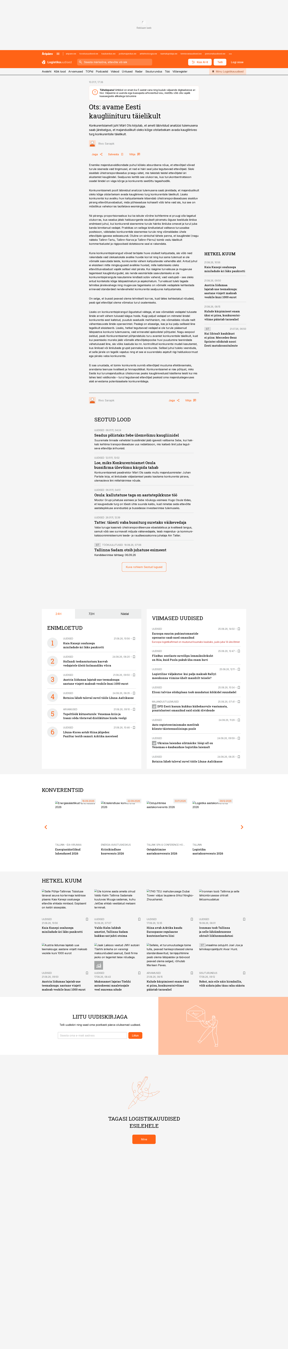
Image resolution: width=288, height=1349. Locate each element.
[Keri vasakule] (46, 827)
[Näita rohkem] (230, 53)
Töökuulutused (112, 544)
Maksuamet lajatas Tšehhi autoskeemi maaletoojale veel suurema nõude (112, 985)
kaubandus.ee (109, 53)
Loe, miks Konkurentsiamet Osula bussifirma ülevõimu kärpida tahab (126, 465)
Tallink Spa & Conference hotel (167, 844)
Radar (139, 71)
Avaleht (46, 71)
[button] (92, 1035)
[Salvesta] (134, 639)
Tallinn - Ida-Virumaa (68, 844)
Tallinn (197, 844)
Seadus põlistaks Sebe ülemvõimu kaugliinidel (136, 435)
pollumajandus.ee (127, 53)
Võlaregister (180, 71)
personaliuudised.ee (215, 53)
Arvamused (75, 71)
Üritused (127, 71)
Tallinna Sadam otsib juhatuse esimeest (130, 549)
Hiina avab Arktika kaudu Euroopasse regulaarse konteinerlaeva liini (164, 931)
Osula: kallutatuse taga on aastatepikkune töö (135, 495)
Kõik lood (60, 71)
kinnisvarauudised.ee (191, 53)
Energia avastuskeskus (116, 844)
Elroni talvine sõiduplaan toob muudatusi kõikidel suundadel (194, 692)
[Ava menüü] (58, 53)
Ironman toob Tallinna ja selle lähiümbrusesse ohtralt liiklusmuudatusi (216, 931)
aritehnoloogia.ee (148, 53)
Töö (167, 71)
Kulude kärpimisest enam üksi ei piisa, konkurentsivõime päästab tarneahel (222, 315)
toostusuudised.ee (89, 53)
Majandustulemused (165, 701)
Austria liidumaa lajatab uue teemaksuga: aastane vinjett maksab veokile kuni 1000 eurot (64, 985)
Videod (115, 71)
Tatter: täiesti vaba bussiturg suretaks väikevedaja (140, 522)
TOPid (89, 71)
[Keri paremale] (242, 827)
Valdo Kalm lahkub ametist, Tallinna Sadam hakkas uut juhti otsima (111, 931)
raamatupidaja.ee (168, 53)
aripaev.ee (71, 53)
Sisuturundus (153, 71)
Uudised (99, 430)
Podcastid (102, 71)
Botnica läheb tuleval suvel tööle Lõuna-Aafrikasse (98, 698)
